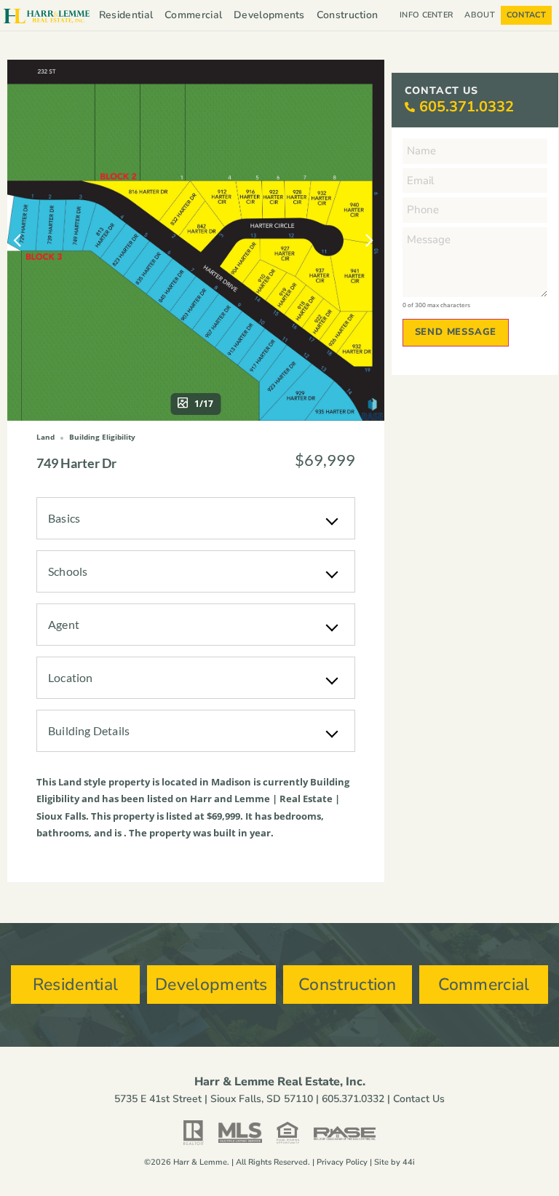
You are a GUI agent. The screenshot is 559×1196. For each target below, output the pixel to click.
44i (409, 1162)
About (479, 14)
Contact (526, 14)
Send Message (456, 331)
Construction (347, 15)
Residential (126, 15)
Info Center (426, 14)
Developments (269, 15)
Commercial (193, 15)
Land (70, 781)
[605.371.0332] (410, 107)
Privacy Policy (342, 1162)
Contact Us (419, 1099)
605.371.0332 (466, 106)
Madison (231, 781)
